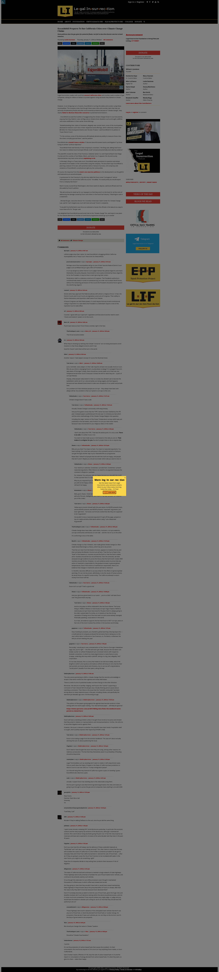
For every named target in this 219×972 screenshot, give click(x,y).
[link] (109, 478)
